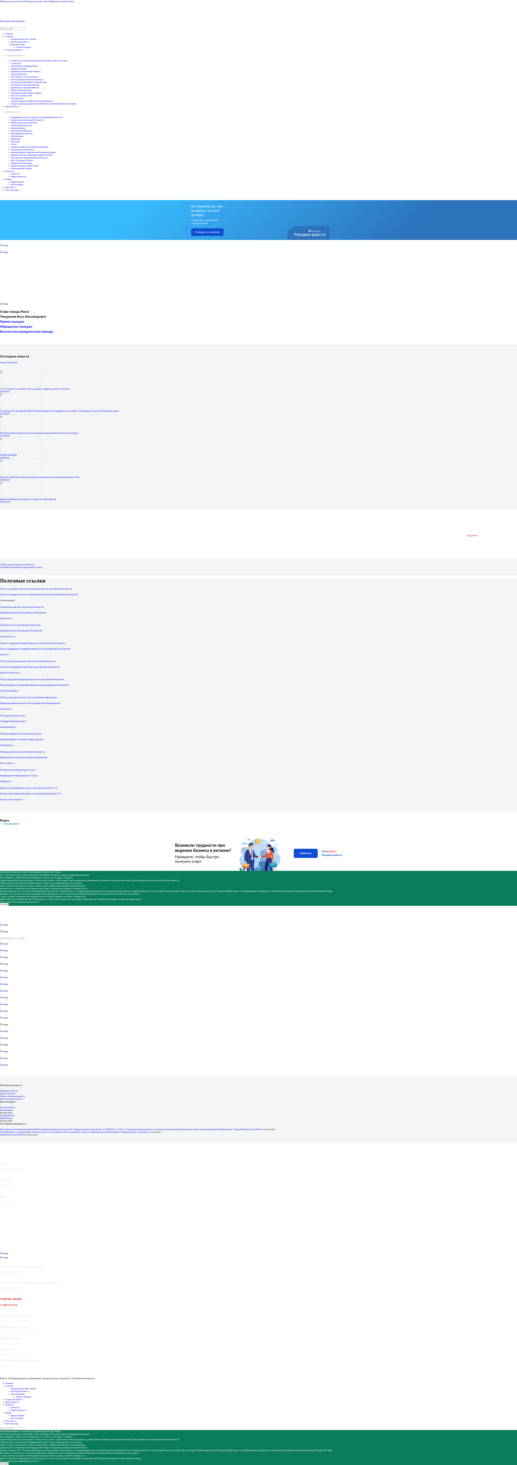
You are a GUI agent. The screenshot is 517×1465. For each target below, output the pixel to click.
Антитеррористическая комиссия (27, 79)
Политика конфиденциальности (16, 1310)
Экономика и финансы (21, 130)
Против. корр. (12, 190)
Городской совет (19, 74)
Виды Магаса (6, 1118)
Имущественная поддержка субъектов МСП (32, 155)
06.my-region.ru (7, 763)
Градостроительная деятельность (27, 120)
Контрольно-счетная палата (24, 76)
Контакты (10, 187)
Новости (9, 171)
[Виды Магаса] (7, 1115)
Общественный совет (21, 90)
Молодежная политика (22, 133)
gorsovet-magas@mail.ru (12, 1272)
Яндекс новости (18, 176)
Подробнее (472, 535)
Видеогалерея (17, 181)
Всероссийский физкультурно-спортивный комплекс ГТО (30, 793)
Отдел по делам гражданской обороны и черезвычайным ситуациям (43, 103)
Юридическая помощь (21, 163)
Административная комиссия (25, 87)
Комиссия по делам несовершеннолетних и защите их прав (39, 60)
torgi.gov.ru (5, 781)
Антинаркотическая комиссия (25, 84)
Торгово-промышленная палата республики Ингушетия (30, 666)
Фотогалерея (17, 184)
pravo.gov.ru (5, 708)
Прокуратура (17, 98)
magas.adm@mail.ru (29, 1232)
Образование (17, 136)
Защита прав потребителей (24, 165)
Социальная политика (21, 125)
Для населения (18, 44)
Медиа (8, 179)
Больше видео (11, 823)
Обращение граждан (16, 326)
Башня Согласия (7, 1093)
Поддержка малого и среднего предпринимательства (36, 117)
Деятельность (12, 106)
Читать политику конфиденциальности (19, 901)
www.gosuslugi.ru (8, 727)
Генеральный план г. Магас (23, 39)
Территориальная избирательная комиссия (32, 101)
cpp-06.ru (4, 654)
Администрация (18, 68)
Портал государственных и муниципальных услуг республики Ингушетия (39, 594)
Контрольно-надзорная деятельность (29, 157)
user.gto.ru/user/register (11, 799)
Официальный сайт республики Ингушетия (23, 612)
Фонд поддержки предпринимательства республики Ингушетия (34, 685)
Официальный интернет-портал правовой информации (30, 703)
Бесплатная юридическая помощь (26, 331)
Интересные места (20, 41)
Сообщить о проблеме (207, 232)
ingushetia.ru (6, 618)
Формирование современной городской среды (33, 152)
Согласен (4, 904)
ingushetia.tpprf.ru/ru (10, 672)
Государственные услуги (13, 721)
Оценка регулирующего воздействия (28, 82)
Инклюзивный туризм (21, 168)
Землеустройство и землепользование (29, 146)
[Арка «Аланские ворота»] (12, 1096)
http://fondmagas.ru (9, 690)
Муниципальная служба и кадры (26, 93)
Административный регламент (26, 71)
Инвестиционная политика (24, 122)
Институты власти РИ (21, 95)
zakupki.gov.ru (6, 745)
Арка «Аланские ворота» (11, 1098)
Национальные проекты (22, 149)
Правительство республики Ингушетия (21, 630)
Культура (15, 141)
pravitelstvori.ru (7, 636)
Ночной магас (6, 1110)
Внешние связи (18, 128)
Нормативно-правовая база (24, 66)
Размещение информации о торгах (19, 775)
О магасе (9, 36)
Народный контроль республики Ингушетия (23, 757)
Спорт (14, 144)
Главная (9, 33)
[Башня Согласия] (8, 1090)
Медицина (16, 138)
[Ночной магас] (7, 1107)
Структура (16, 63)
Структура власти (14, 49)
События (15, 173)
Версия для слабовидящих (12, 21)
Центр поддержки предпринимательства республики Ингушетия (35, 648)
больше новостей (8, 362)
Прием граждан (23, 47)
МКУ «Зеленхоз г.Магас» (22, 160)
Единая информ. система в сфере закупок (22, 739)
